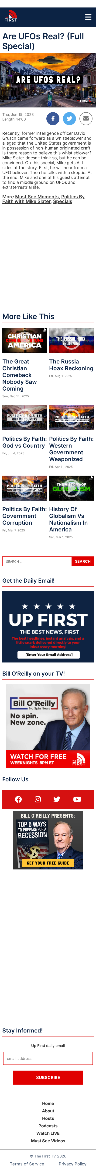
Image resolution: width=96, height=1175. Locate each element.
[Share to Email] (86, 118)
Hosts (48, 1118)
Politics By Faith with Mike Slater (43, 199)
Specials (62, 201)
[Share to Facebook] (52, 118)
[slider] (48, 92)
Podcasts (48, 1125)
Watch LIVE (48, 1133)
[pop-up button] (81, 100)
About (48, 1110)
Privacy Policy (72, 1163)
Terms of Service (27, 1163)
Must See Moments (37, 196)
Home (48, 1103)
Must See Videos (48, 1140)
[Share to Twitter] (69, 118)
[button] (7, 100)
